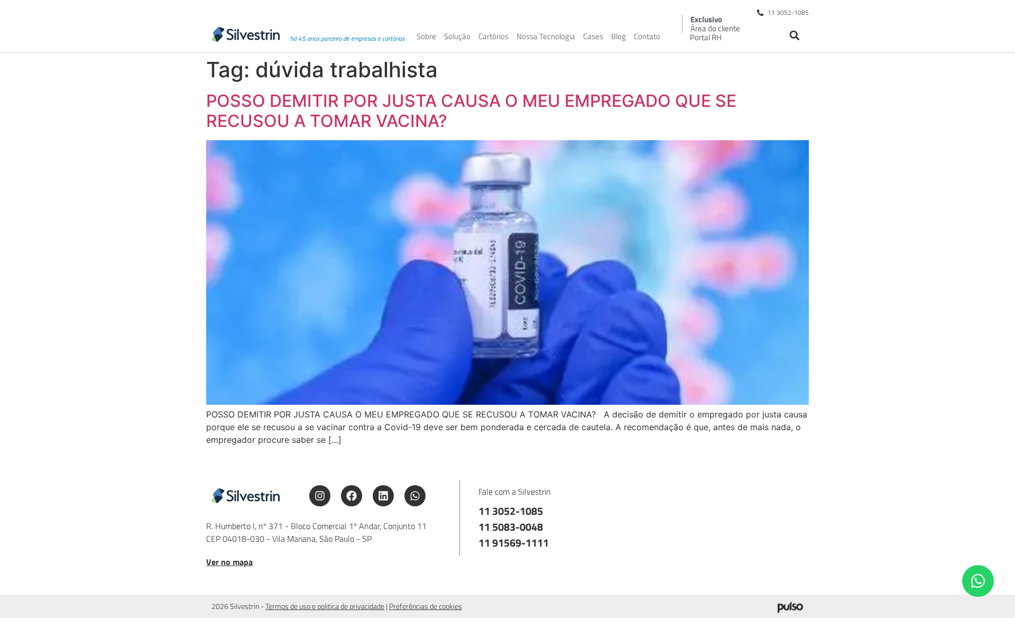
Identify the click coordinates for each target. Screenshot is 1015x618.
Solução (457, 36)
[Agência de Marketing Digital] (790, 610)
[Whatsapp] (415, 495)
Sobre (426, 36)
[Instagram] (319, 495)
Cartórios (493, 36)
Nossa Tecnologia (545, 36)
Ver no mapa (229, 562)
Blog (618, 36)
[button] (794, 35)
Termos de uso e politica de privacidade (324, 606)
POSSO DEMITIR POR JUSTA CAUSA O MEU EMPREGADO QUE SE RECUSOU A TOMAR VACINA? (471, 110)
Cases (593, 36)
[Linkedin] (383, 495)
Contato (647, 36)
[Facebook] (351, 495)
